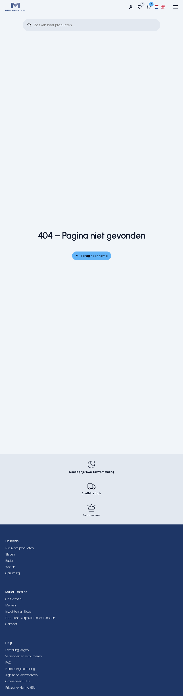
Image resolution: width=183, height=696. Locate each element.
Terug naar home (94, 256)
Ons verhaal (13, 599)
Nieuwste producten (19, 548)
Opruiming (12, 573)
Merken (10, 605)
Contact (11, 624)
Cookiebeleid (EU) (17, 681)
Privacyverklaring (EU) (21, 687)
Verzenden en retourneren (23, 656)
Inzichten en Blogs (18, 611)
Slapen (10, 554)
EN (163, 7)
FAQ (8, 662)
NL (156, 7)
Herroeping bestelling (20, 669)
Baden (9, 560)
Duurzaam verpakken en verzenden (30, 618)
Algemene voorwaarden (21, 675)
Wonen (10, 567)
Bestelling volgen (17, 650)
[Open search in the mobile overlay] (91, 25)
